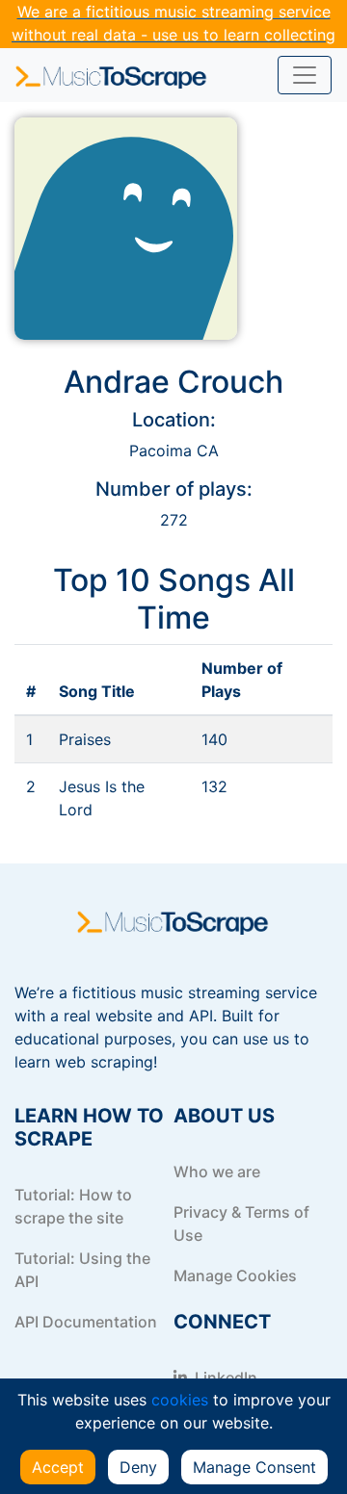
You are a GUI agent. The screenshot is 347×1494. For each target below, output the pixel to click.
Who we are (217, 1171)
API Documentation (85, 1321)
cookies (179, 1399)
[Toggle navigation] (305, 75)
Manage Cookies (235, 1275)
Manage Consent (254, 1467)
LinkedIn (224, 1377)
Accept (58, 1467)
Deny (138, 1467)
